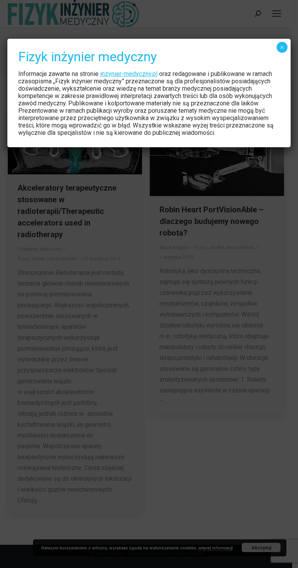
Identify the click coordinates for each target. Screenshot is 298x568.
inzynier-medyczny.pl (129, 73)
